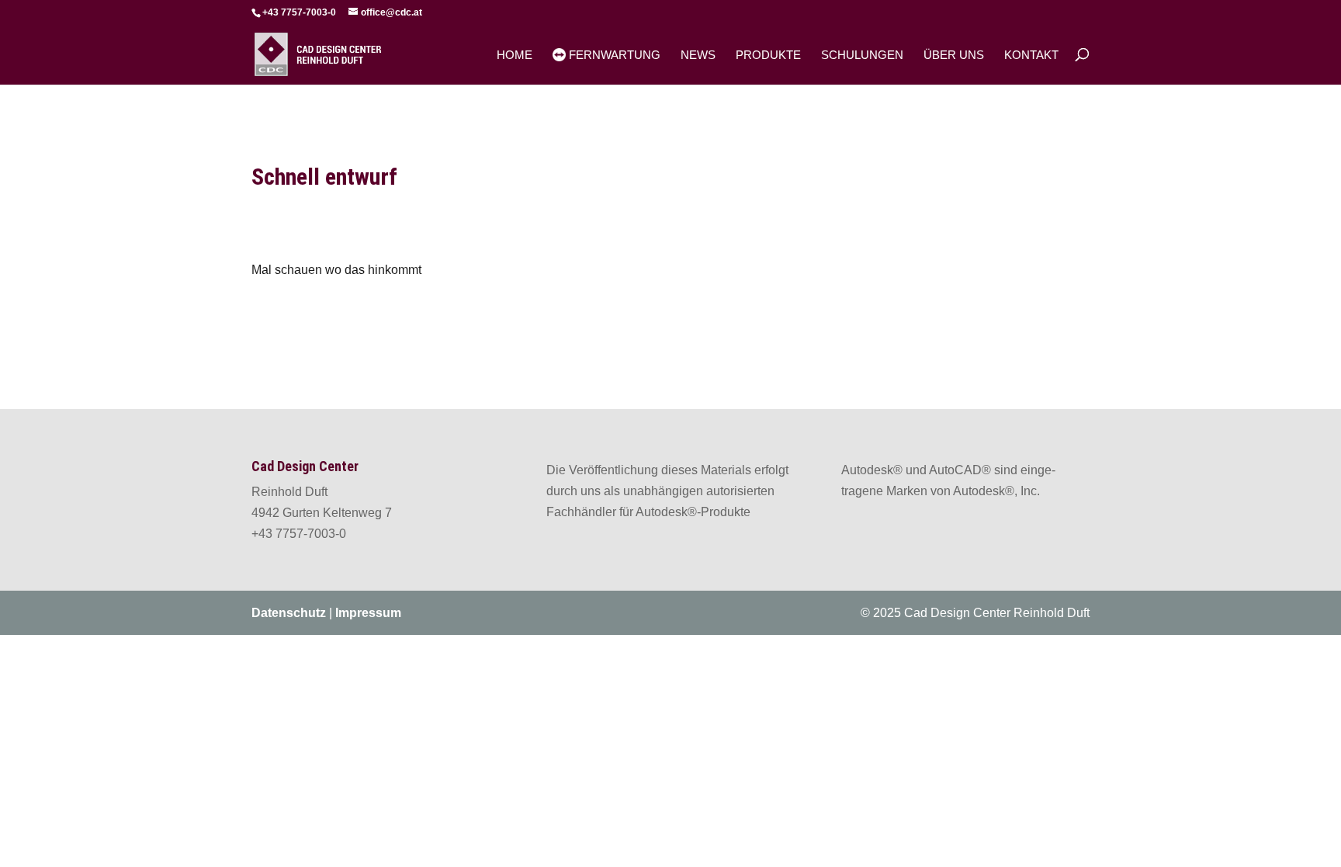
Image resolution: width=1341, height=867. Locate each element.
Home (514, 55)
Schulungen (862, 55)
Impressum (368, 612)
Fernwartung (613, 54)
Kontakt (1031, 55)
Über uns (953, 55)
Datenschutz (288, 612)
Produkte (768, 55)
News (698, 55)
